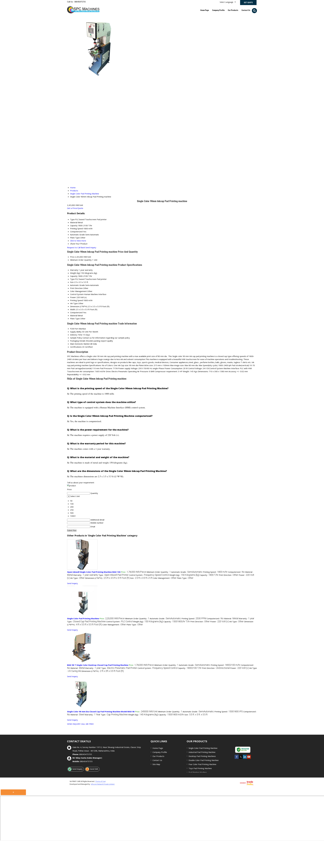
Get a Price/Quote (75, 208)
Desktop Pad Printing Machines (202, 756)
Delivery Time (76, 334)
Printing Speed (76, 300)
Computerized (76, 312)
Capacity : (209, 575)
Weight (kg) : (184, 575)
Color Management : (164, 578)
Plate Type (75, 318)
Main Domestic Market (80, 344)
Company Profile (218, 10)
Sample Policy (76, 337)
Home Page (204, 10)
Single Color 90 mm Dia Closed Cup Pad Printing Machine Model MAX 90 (101, 711)
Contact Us (245, 10)
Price (72, 257)
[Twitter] (241, 758)
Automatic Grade (77, 285)
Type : (113, 575)
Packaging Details (77, 341)
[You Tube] (249, 758)
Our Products (233, 10)
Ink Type (74, 303)
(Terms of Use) (100, 781)
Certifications (76, 347)
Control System (77, 294)
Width (72, 309)
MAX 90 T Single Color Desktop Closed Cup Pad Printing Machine (97, 665)
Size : (141, 578)
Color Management (78, 291)
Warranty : (85, 575)
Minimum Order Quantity (81, 260)
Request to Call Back (76, 247)
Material (73, 315)
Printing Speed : (215, 572)
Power (73, 297)
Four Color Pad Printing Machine (202, 764)
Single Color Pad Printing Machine (83, 618)
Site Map (156, 764)
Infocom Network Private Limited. (103, 784)
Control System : (149, 575)
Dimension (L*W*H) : (107, 578)
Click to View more (78, 240)
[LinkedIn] (245, 758)
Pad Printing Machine (198, 772)
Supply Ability (76, 331)
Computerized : (236, 572)
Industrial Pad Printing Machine (202, 752)
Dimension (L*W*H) (78, 306)
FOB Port (74, 328)
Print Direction (76, 288)
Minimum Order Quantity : (159, 572)
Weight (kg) (75, 273)
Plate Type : (185, 578)
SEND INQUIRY (73, 724)
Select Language (226, 2)
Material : (231, 618)
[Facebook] (237, 758)
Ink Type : (77, 578)
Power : (219, 621)
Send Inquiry (90, 247)
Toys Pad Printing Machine (200, 768)
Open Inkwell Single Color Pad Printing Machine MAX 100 (93, 572)
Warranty (74, 270)
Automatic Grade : (186, 572)
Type (72, 279)
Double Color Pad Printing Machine (204, 760)
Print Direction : (228, 575)
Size (72, 282)
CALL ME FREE (87, 724)
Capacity (73, 276)
